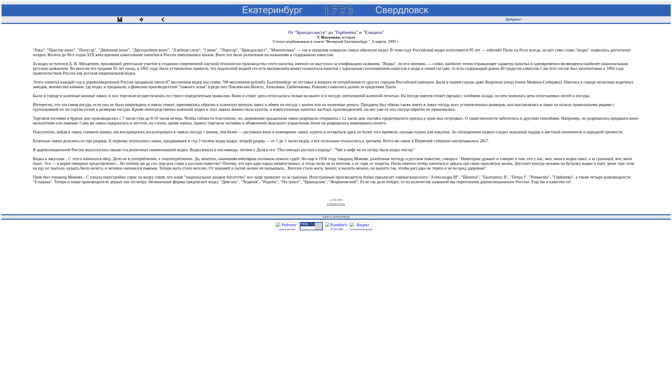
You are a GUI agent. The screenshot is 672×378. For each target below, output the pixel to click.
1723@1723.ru (336, 204)
